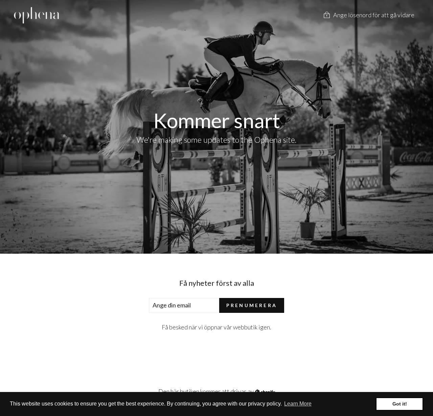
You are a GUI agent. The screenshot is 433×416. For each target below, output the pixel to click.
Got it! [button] (399, 404)
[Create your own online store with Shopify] (265, 391)
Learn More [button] (298, 404)
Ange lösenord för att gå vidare (373, 15)
